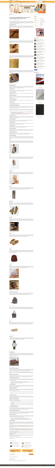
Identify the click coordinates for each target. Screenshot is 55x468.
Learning (14, 1)
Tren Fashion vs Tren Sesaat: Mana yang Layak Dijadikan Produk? (41, 43)
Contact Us (28, 1)
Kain (35, 24)
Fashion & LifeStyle (43, 20)
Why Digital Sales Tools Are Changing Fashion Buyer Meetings (41, 46)
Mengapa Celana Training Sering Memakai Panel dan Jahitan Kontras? (41, 48)
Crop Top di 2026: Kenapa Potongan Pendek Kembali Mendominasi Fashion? (41, 67)
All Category (36, 18)
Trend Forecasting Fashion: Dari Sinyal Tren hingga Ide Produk (41, 51)
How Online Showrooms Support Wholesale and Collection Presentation (41, 55)
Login (12, 460)
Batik (35, 19)
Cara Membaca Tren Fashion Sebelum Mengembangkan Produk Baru (41, 61)
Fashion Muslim (36, 22)
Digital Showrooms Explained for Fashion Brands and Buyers (41, 63)
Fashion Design (42, 21)
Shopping (21, 1)
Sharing (17, 1)
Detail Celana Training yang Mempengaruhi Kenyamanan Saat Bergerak (41, 40)
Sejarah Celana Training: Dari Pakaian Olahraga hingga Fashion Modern (41, 57)
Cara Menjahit (42, 19)
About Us (25, 1)
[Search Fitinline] (43, 1)
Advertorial (42, 18)
